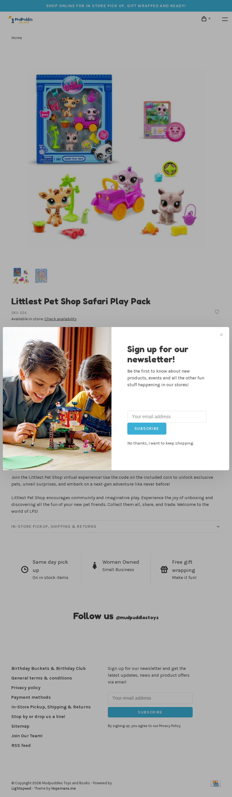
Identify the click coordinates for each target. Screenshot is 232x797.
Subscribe (146, 428)
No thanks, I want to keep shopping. (160, 443)
